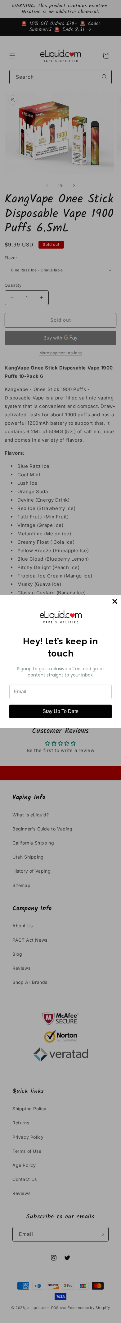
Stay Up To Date (60, 711)
